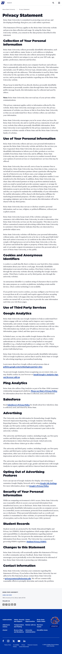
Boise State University (9, 9)
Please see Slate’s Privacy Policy (44, 391)
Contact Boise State (24, 646)
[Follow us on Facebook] (6, 605)
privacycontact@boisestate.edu (18, 578)
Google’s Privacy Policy (39, 486)
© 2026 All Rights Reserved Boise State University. (50, 645)
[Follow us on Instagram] (9, 605)
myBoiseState (7, 619)
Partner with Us (30, 625)
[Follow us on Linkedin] (15, 605)
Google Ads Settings (48, 483)
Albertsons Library (6, 625)
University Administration (30, 631)
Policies (15, 646)
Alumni (5, 630)
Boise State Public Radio (41, 620)
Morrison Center (40, 625)
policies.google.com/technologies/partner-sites (22, 367)
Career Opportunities (30, 620)
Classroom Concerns (32, 644)
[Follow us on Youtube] (12, 605)
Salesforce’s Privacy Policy (19, 405)
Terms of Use (7, 644)
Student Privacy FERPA (36, 541)
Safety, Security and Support (19, 620)
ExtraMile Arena (42, 630)
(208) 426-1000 (7, 595)
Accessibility (16, 644)
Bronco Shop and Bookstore (19, 631)
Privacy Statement (24, 9)
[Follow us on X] (4, 605)
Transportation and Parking (19, 625)
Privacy (23, 644)
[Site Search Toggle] (53, 3)
